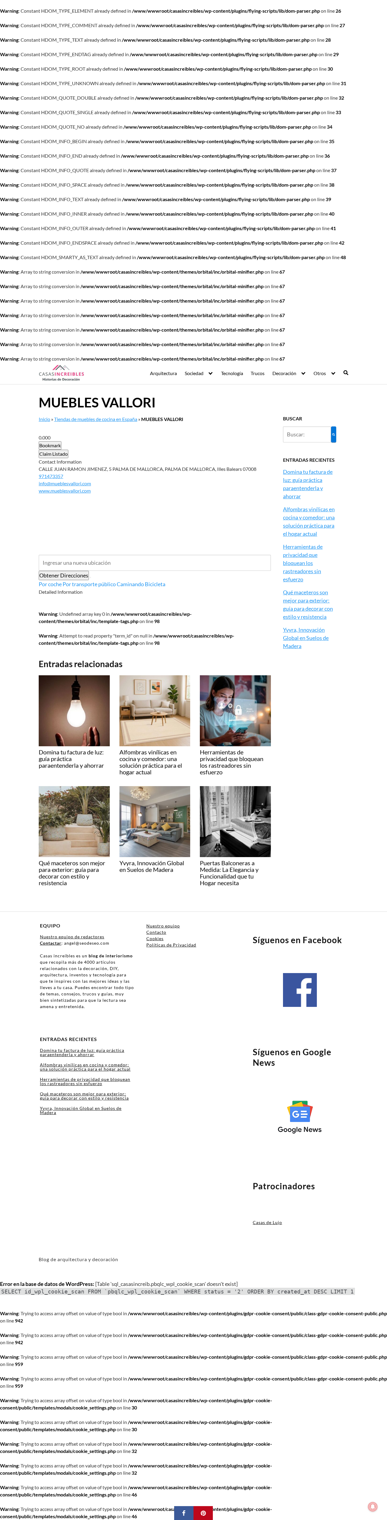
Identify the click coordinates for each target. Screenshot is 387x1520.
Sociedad (194, 373)
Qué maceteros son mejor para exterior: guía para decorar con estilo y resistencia (84, 1096)
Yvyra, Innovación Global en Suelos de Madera (306, 637)
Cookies (155, 938)
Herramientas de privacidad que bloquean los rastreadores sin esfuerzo (303, 563)
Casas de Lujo (267, 1222)
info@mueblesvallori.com (65, 483)
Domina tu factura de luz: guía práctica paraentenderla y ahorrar (82, 1052)
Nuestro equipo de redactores (72, 936)
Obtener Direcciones (63, 575)
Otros (320, 373)
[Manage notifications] (373, 1507)
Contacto (156, 932)
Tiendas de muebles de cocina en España (95, 419)
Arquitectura (163, 373)
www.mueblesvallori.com (65, 490)
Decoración (284, 373)
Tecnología (232, 373)
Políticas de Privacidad (171, 944)
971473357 (51, 476)
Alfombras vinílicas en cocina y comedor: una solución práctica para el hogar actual (85, 1067)
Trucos (258, 373)
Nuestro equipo (163, 925)
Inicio (44, 419)
